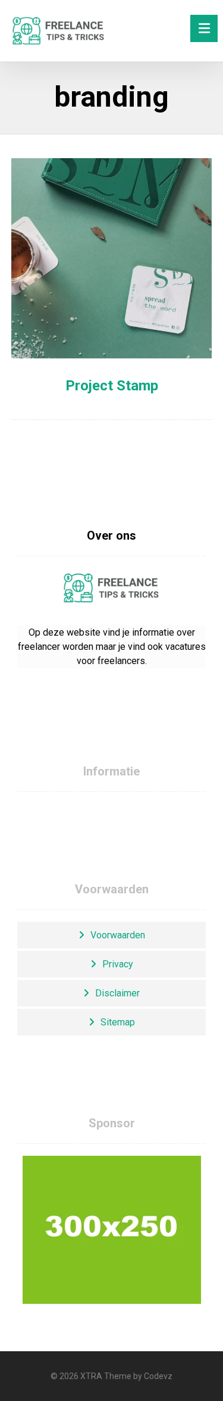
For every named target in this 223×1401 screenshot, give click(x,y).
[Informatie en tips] (58, 31)
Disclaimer (117, 993)
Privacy (117, 964)
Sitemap (117, 1022)
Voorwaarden (117, 935)
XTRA (91, 1376)
